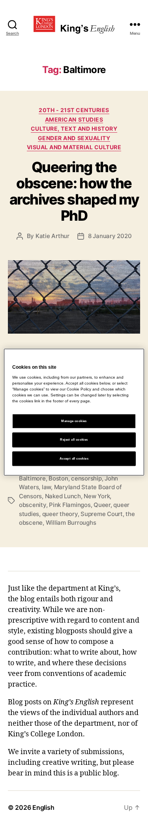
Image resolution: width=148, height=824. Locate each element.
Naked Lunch (63, 496)
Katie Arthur (52, 236)
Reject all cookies (74, 440)
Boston (58, 478)
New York (97, 496)
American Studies (74, 119)
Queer (102, 505)
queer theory (60, 514)
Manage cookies (74, 421)
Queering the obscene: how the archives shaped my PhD (74, 191)
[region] (74, 412)
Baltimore (32, 478)
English (43, 807)
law (46, 487)
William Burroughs (71, 522)
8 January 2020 (109, 236)
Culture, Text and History (74, 128)
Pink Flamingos (69, 505)
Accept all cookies (74, 458)
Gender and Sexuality (74, 138)
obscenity (32, 505)
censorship (86, 478)
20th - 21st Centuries (74, 110)
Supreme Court (102, 514)
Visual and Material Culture (74, 147)
